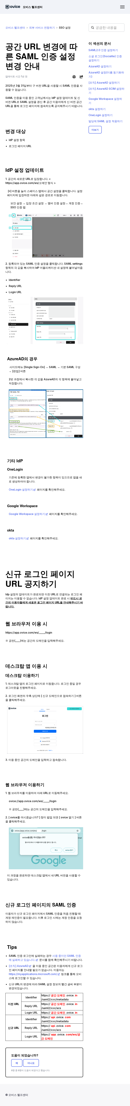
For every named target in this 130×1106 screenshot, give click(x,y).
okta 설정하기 (17, 538)
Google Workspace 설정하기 (27, 514)
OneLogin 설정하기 (21, 489)
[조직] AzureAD (18, 966)
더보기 (95, 129)
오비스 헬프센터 (15, 27)
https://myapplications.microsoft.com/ (33, 974)
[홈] (12, 7)
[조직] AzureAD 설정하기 (104, 82)
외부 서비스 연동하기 (42, 27)
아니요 (31, 1062)
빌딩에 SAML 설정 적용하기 (106, 121)
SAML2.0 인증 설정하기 (103, 50)
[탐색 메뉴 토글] (122, 7)
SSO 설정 (65, 27)
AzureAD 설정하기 (100, 66)
